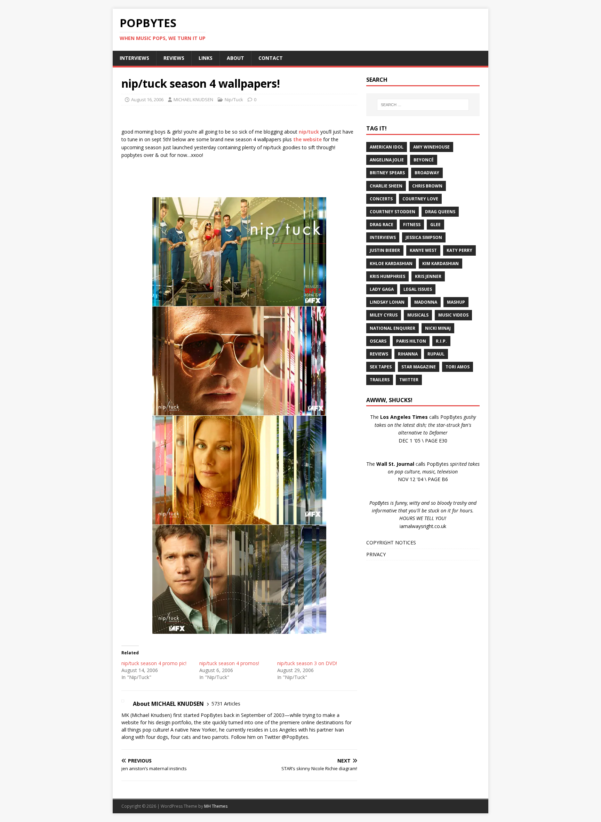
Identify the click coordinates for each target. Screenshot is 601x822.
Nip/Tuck (234, 99)
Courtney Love (420, 199)
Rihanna (408, 354)
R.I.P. (441, 341)
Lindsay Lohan (387, 302)
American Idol (386, 147)
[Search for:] (423, 105)
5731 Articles (225, 703)
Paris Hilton (411, 341)
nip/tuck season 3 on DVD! (307, 663)
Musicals (417, 315)
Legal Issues (417, 289)
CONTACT (270, 58)
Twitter (408, 380)
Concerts (381, 199)
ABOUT (235, 58)
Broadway (427, 173)
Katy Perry (459, 250)
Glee (435, 225)
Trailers (380, 380)
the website (307, 139)
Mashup (456, 302)
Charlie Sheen (386, 186)
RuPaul (435, 354)
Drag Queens (440, 212)
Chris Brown (427, 186)
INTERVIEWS (134, 58)
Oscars (378, 341)
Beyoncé (424, 160)
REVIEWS (173, 58)
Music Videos (453, 315)
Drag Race (381, 225)
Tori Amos (458, 367)
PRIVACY (376, 554)
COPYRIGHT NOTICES (391, 542)
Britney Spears (387, 173)
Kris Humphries (387, 276)
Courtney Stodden (392, 212)
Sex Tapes (381, 367)
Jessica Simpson (424, 237)
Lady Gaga (382, 289)
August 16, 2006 (147, 99)
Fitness (411, 225)
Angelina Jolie (387, 160)
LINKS (206, 58)
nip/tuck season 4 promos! (229, 663)
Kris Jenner (428, 276)
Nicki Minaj (438, 328)
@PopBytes (295, 737)
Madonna (425, 302)
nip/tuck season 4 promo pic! (153, 663)
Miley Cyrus (384, 315)
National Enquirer (392, 328)
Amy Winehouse (431, 147)
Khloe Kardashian (391, 263)
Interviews (383, 237)
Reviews (379, 354)
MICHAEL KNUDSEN (193, 99)
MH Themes (215, 806)
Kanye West (423, 250)
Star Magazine (418, 367)
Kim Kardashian (440, 263)
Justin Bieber (385, 250)
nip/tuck (309, 131)
